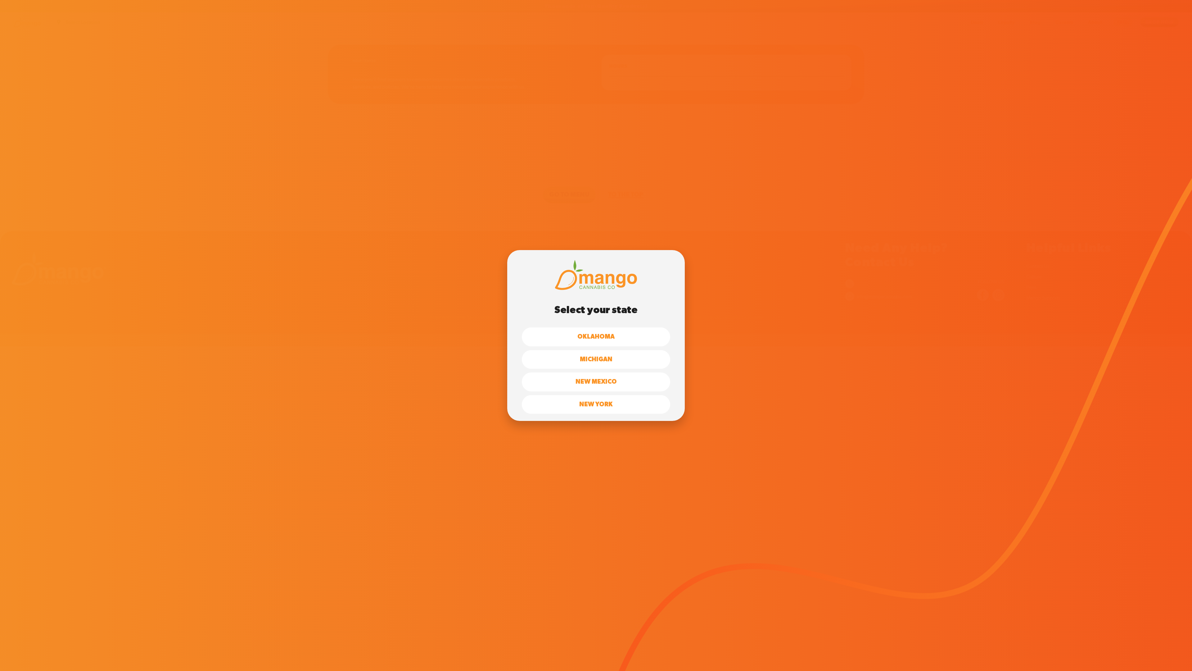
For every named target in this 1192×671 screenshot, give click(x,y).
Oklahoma (596, 337)
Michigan (596, 359)
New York (596, 404)
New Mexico (596, 382)
